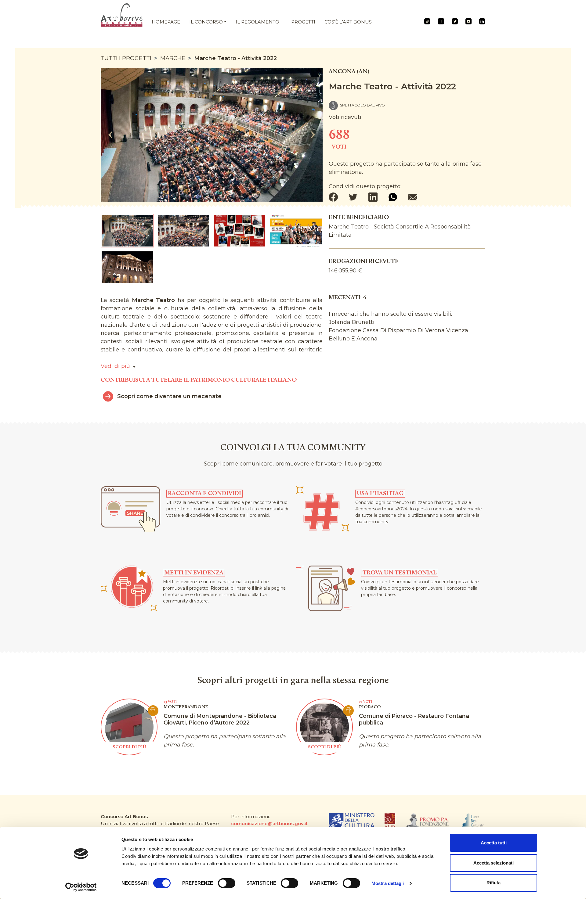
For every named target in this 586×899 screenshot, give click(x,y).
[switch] (226, 883)
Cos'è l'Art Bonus (348, 22)
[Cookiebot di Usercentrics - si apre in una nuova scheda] (81, 887)
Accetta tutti (494, 842)
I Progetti (301, 22)
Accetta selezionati (493, 862)
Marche (172, 58)
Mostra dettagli (387, 883)
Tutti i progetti (126, 58)
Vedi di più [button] (115, 366)
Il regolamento (257, 22)
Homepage (166, 22)
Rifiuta (494, 882)
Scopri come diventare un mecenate (169, 396)
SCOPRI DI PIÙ (129, 747)
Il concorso (206, 22)
